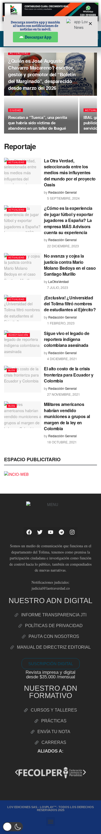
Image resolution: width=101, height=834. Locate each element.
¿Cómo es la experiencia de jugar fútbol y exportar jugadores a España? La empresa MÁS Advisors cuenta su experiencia (68, 220)
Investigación (18, 334)
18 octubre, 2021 (61, 442)
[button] (16, 772)
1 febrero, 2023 (60, 323)
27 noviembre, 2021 (63, 394)
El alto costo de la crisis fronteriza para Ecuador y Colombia (68, 374)
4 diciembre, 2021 (61, 358)
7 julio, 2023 (57, 287)
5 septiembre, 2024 (63, 198)
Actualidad (19, 53)
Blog (11, 370)
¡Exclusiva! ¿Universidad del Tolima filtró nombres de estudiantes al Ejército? (70, 304)
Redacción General (62, 192)
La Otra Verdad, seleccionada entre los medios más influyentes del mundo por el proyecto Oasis (70, 173)
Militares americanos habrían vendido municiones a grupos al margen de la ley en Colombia (67, 416)
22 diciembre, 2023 (62, 246)
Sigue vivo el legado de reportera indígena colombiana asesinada (66, 339)
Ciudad (15, 110)
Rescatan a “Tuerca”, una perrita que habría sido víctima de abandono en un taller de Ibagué (37, 122)
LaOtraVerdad (58, 281)
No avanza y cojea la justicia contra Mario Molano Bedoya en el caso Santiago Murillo (70, 265)
